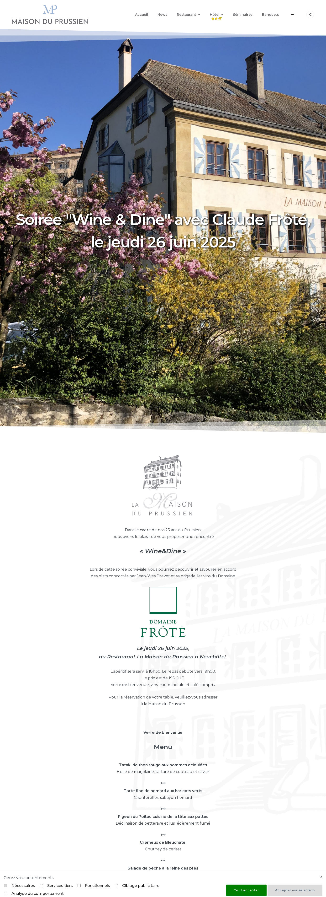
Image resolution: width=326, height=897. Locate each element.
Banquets (270, 14)
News (162, 14)
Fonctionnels (97, 885)
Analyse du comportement (37, 893)
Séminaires (242, 14)
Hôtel (214, 14)
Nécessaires (23, 885)
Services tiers (60, 885)
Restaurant (186, 14)
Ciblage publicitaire (140, 885)
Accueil (141, 14)
